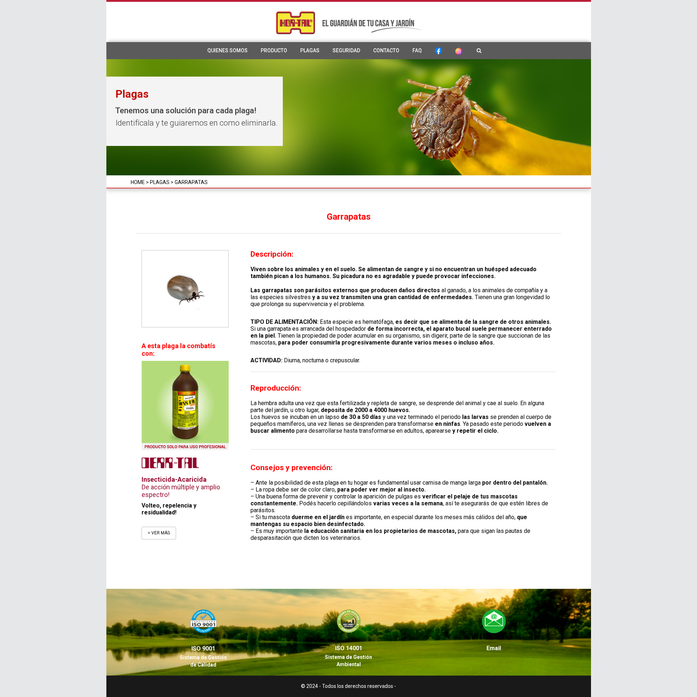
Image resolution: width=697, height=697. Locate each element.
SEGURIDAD (346, 50)
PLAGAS (309, 50)
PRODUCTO (274, 50)
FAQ (417, 50)
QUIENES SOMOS (227, 50)
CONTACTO (386, 50)
